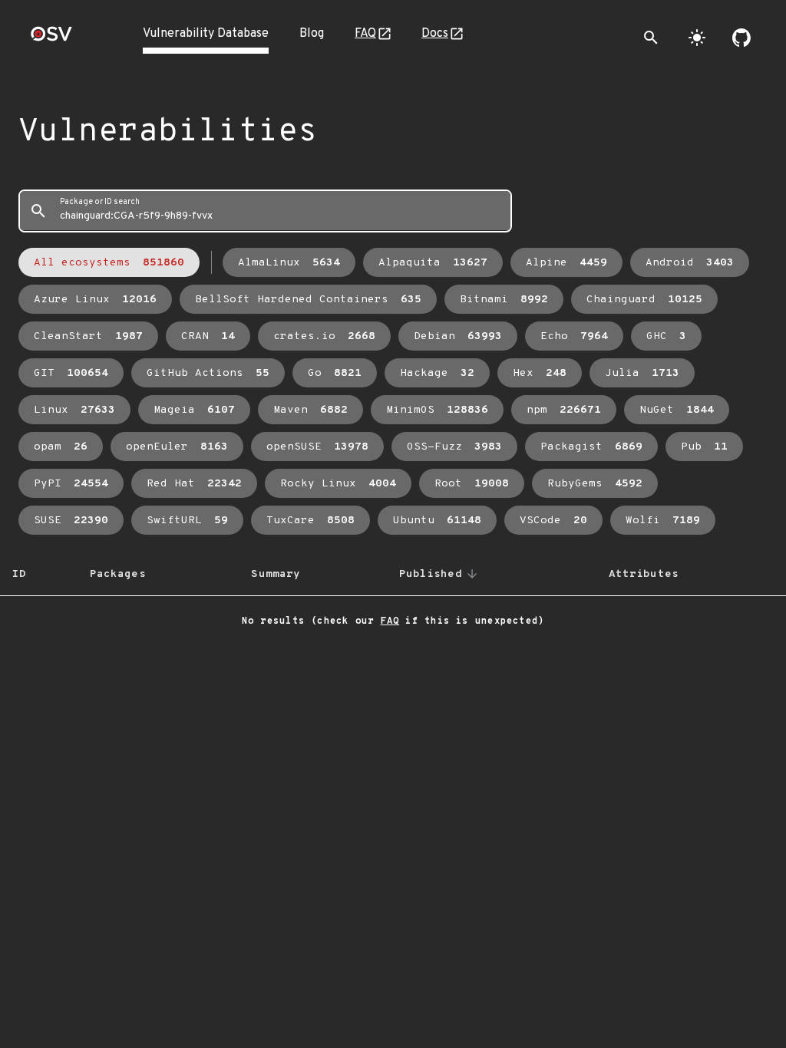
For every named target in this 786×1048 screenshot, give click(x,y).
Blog (311, 33)
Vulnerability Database (206, 33)
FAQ (365, 33)
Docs (434, 33)
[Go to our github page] (741, 37)
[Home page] (51, 38)
